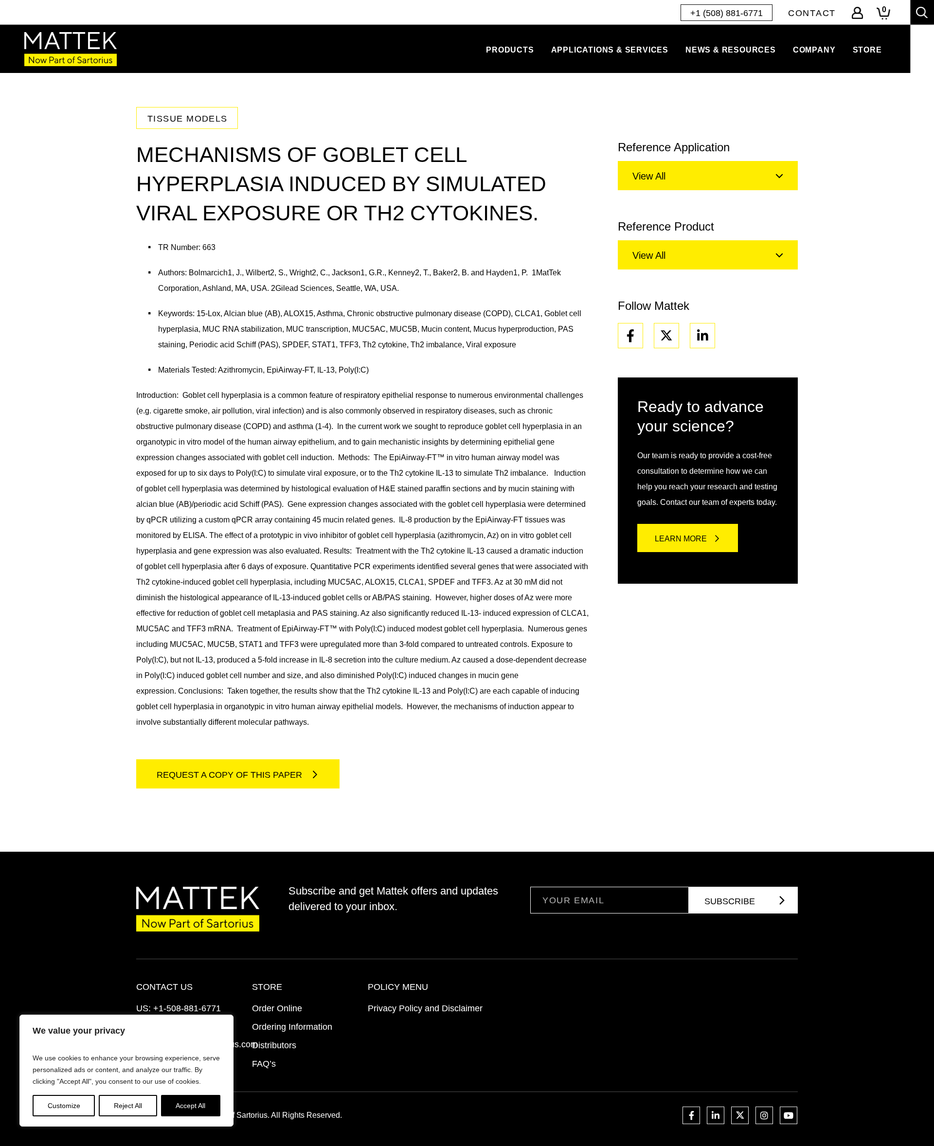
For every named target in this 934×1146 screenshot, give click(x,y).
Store (867, 50)
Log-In (857, 13)
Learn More (681, 539)
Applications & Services (609, 50)
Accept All (190, 1106)
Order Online (277, 1008)
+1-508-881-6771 (187, 1008)
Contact (812, 13)
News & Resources (730, 50)
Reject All (128, 1106)
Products (510, 50)
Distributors (274, 1045)
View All (648, 176)
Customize (64, 1106)
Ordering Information (292, 1027)
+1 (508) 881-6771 (726, 13)
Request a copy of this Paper (231, 775)
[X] (666, 335)
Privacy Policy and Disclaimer (425, 1008)
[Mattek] (70, 49)
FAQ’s (264, 1064)
